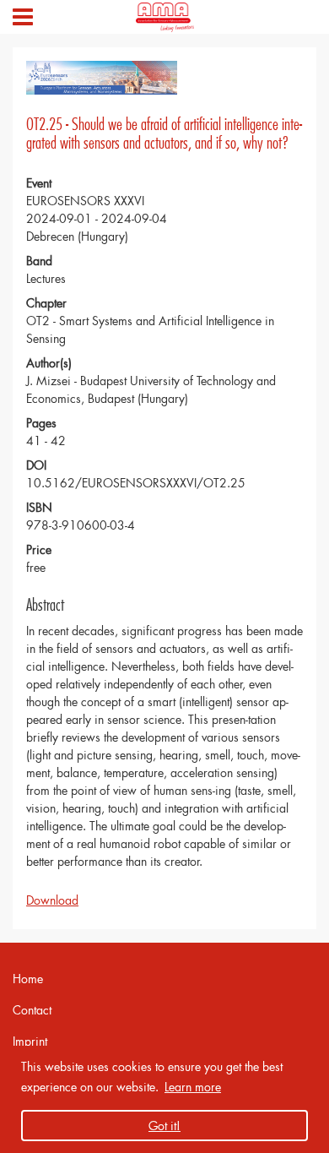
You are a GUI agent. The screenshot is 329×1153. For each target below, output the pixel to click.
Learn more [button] (192, 1087)
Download (52, 900)
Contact (32, 1010)
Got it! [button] (164, 1126)
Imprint (30, 1041)
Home (28, 979)
